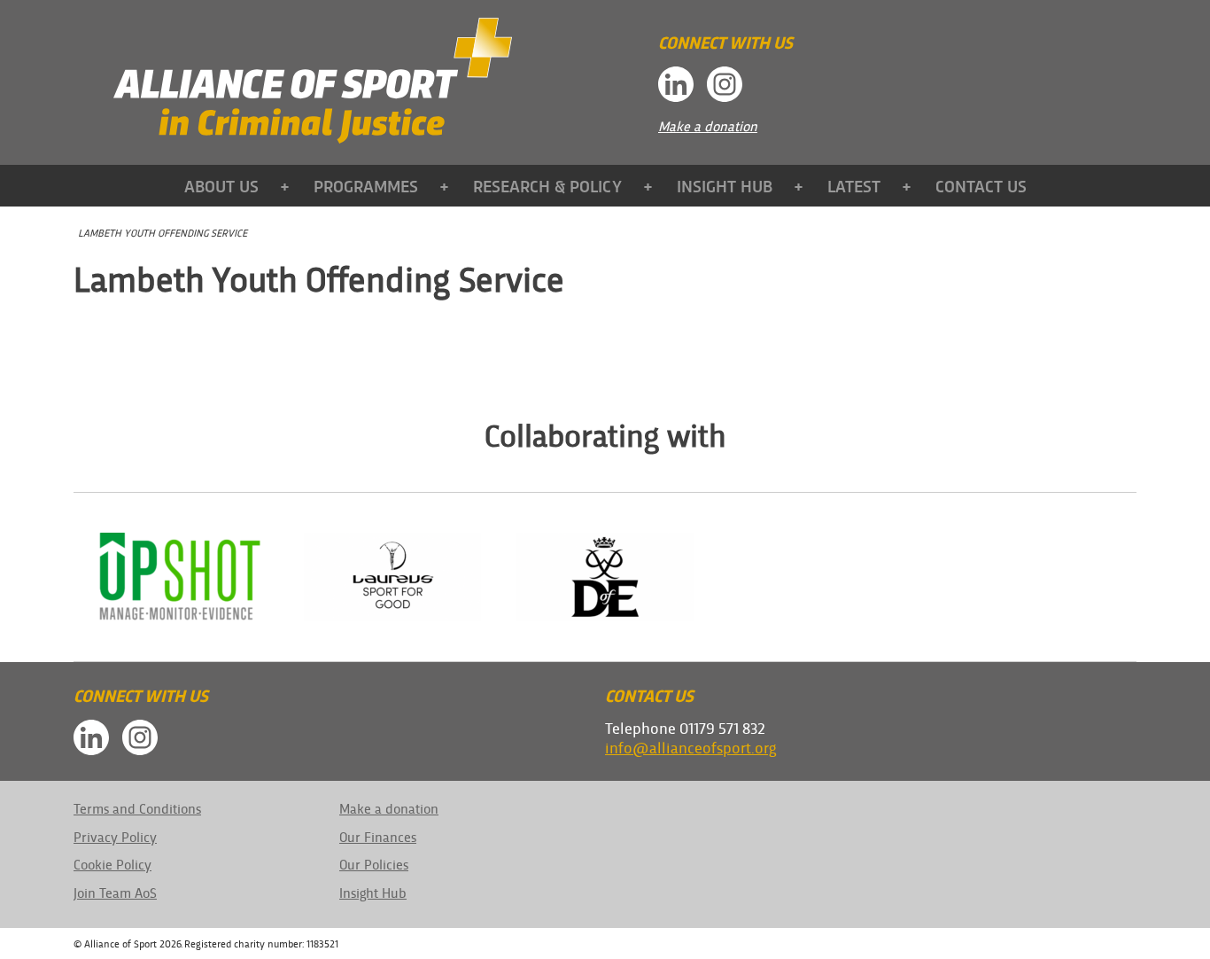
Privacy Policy (115, 836)
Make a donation (707, 125)
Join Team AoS (115, 892)
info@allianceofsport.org (690, 747)
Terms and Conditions (137, 808)
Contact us (981, 185)
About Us (221, 185)
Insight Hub (724, 185)
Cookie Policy (112, 863)
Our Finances (377, 836)
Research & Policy (547, 185)
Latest (853, 185)
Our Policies (373, 863)
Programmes (366, 185)
